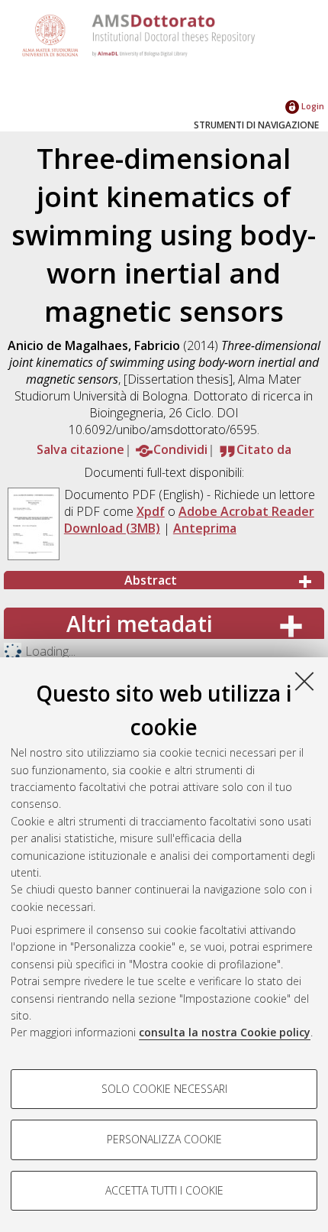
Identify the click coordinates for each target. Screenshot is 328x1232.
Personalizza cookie (164, 1139)
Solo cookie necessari (164, 1088)
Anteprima (204, 528)
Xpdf (151, 511)
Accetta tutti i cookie (164, 1190)
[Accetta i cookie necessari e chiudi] (304, 681)
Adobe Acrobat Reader (246, 511)
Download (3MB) (112, 528)
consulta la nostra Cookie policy (224, 1032)
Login (311, 106)
